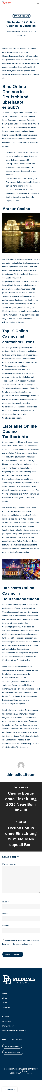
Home (4, 993)
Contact (5, 1017)
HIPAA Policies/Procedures (14, 1030)
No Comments (21, 35)
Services (6, 1007)
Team (4, 1003)
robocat (26, 48)
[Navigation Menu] (38, 3)
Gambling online (21, 16)
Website (5, 926)
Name (5, 902)
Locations (6, 1021)
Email (5, 914)
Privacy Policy (8, 1026)
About (4, 998)
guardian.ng (14, 414)
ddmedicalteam (14, 31)
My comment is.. (9, 864)
